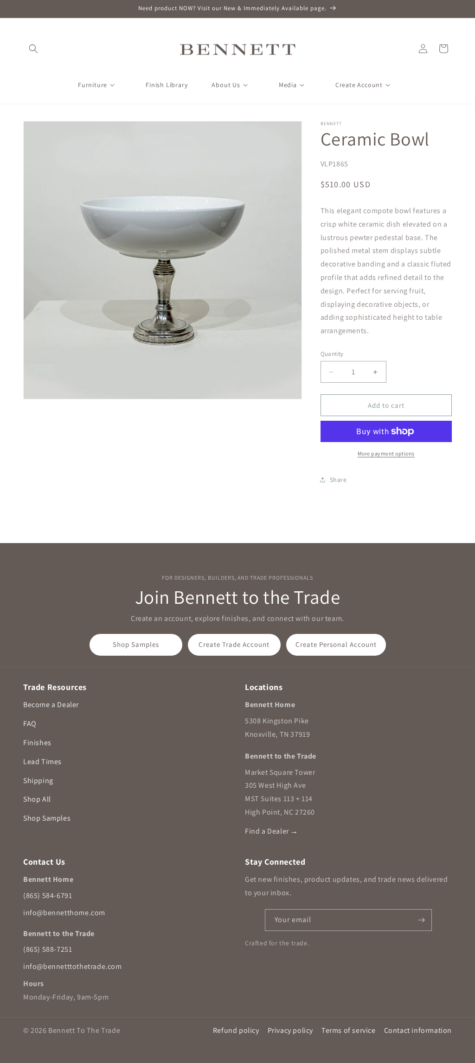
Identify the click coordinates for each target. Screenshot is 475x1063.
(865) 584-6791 (47, 895)
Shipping (38, 780)
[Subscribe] (421, 920)
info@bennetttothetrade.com (72, 966)
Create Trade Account (234, 644)
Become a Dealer (51, 704)
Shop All (37, 799)
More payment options (386, 453)
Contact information (418, 1030)
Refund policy (236, 1030)
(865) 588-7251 (47, 949)
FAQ (30, 723)
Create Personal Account (336, 644)
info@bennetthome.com (64, 912)
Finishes (37, 742)
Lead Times (42, 761)
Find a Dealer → (271, 831)
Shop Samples (136, 644)
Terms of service (348, 1030)
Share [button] (338, 479)
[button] (33, 48)
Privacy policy (290, 1030)
